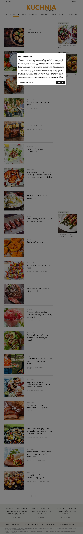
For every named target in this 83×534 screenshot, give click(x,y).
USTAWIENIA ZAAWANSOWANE (26, 82)
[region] (41, 69)
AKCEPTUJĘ (60, 82)
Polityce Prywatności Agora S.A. (58, 77)
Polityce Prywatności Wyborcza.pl (42, 77)
